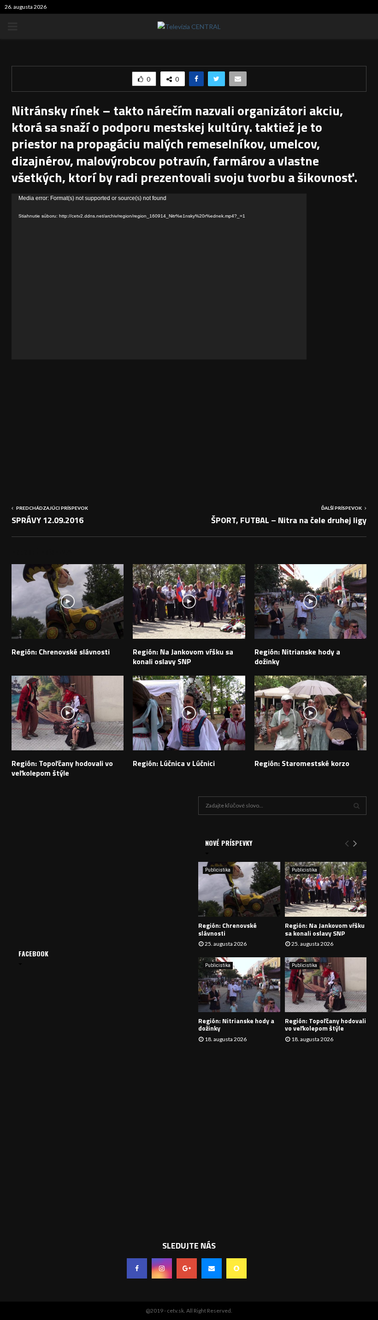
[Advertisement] (189, 424)
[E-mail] (211, 1268)
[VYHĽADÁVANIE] (356, 805)
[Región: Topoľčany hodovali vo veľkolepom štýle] (326, 984)
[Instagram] (162, 1268)
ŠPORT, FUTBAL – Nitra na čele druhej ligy (288, 520)
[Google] (187, 1268)
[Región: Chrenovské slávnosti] (239, 889)
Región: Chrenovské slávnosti (61, 651)
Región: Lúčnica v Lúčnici (174, 763)
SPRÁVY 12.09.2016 (47, 520)
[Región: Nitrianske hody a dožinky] (239, 984)
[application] (159, 276)
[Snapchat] (236, 1268)
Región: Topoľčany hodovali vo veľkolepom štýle (62, 768)
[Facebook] (137, 1268)
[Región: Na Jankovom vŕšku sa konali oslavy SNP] (326, 889)
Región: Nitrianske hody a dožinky (297, 656)
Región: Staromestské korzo (301, 763)
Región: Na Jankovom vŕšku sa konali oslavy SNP (183, 656)
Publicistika (217, 869)
